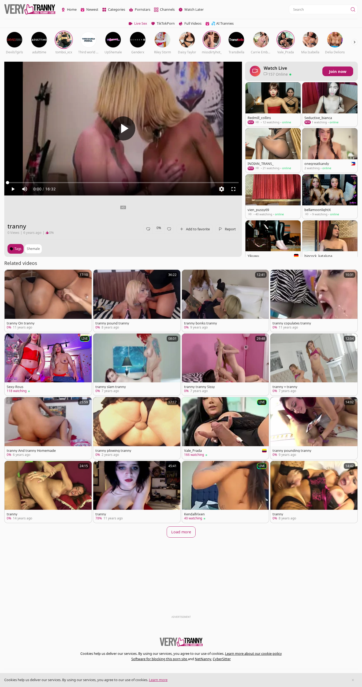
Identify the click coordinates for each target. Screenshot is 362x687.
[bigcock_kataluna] (329, 242)
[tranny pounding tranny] (313, 428)
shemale (33, 248)
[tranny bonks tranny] (225, 301)
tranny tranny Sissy (199, 387)
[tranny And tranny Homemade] (48, 428)
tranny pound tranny (112, 323)
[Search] (352, 9)
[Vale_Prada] (225, 428)
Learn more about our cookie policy (253, 653)
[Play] (123, 128)
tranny (12, 514)
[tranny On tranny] (48, 301)
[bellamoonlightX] (329, 196)
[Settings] (221, 189)
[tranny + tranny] (313, 365)
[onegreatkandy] (329, 150)
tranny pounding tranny (292, 450)
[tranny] (48, 492)
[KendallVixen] (225, 492)
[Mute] (24, 189)
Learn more (158, 679)
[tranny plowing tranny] (136, 428)
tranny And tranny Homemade (31, 450)
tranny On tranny (21, 323)
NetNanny (203, 658)
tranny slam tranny (110, 387)
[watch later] (11, 276)
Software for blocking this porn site (159, 658)
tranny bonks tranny (200, 323)
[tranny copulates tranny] (313, 301)
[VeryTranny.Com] (29, 9)
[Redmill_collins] (273, 104)
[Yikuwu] (273, 242)
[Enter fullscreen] (233, 189)
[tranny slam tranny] (136, 365)
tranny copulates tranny (292, 323)
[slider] (123, 182)
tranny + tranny (285, 387)
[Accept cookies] (353, 680)
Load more (181, 531)
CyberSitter (222, 658)
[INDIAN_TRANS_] (273, 150)
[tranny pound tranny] (136, 301)
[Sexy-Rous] (48, 365)
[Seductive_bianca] (329, 104)
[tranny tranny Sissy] (225, 365)
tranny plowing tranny (113, 450)
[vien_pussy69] (273, 196)
